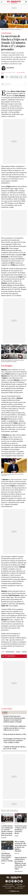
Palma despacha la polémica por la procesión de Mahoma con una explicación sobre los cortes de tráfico (20, 863)
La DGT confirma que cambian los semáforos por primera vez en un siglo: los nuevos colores (14, 728)
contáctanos (18, 884)
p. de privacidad (21, 886)
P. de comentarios (18, 888)
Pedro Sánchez (10, 651)
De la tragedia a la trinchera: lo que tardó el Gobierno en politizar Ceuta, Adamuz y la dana (14, 740)
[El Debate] (14, 1)
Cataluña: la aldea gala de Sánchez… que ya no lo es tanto (14, 748)
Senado (18, 651)
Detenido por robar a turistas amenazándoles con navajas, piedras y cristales (7, 857)
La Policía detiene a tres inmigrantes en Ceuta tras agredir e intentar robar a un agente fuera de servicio (7, 830)
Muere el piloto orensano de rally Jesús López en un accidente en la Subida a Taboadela (20, 846)
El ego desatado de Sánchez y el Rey (14, 734)
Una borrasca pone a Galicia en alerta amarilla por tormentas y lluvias (21, 829)
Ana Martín (10, 68)
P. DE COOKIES (8, 888)
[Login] (26, 2)
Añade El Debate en (15, 77)
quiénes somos (9, 884)
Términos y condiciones (8, 886)
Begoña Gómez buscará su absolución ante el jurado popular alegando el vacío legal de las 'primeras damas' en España (14, 719)
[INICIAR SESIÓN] (26, 2)
